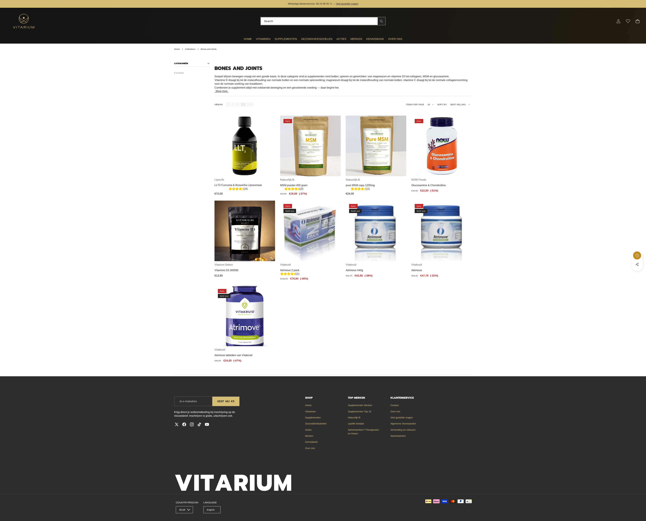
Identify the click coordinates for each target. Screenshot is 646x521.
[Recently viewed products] (637, 255)
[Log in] (618, 21)
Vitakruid (285, 264)
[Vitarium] (24, 21)
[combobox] (323, 21)
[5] (250, 104)
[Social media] (637, 264)
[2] (232, 104)
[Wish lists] (628, 21)
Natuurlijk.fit (287, 179)
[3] (237, 104)
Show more (222, 91)
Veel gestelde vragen (347, 3)
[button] (13, 4)
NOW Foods (418, 179)
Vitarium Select (223, 264)
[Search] (381, 21)
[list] (228, 104)
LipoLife (219, 179)
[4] (243, 104)
